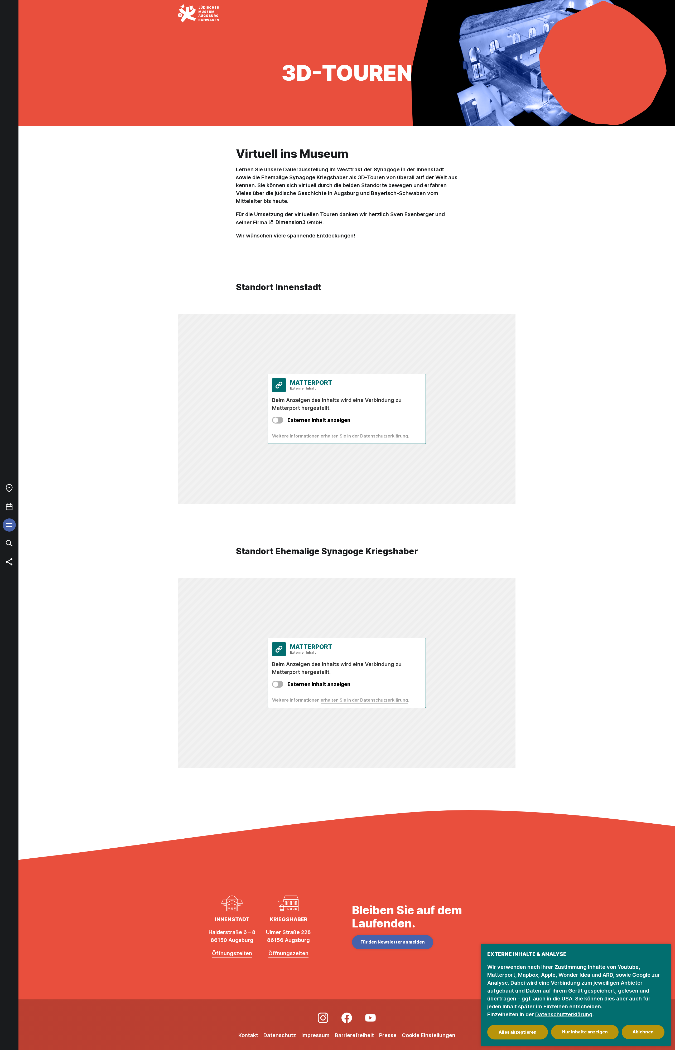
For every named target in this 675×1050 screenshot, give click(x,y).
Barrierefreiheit (354, 1035)
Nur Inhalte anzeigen (585, 1031)
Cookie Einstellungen (428, 1035)
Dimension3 (291, 222)
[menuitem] (9, 488)
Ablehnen (643, 1031)
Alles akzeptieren (518, 1032)
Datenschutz (279, 1035)
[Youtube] (370, 1018)
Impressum (315, 1035)
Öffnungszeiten (232, 953)
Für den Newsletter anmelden (392, 942)
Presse (388, 1035)
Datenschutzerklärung (563, 1014)
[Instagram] (323, 1018)
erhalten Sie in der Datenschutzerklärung (364, 436)
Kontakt (248, 1035)
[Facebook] (347, 1018)
